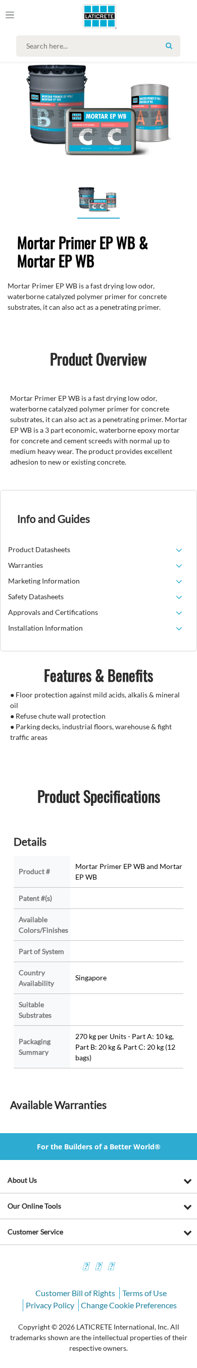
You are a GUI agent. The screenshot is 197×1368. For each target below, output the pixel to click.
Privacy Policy (50, 1305)
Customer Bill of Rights (75, 1293)
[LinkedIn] (111, 1267)
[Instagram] (98, 1267)
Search (168, 45)
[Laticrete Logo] (85, 16)
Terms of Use (144, 1293)
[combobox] (100, 46)
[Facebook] (85, 1267)
